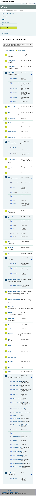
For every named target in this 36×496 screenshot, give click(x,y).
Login (23, 3)
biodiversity (11, 118)
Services (4, 30)
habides (10, 247)
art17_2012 (11, 106)
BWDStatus (15, 394)
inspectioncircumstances (16, 268)
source (14, 228)
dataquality (11, 137)
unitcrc (14, 203)
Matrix (14, 415)
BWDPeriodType (16, 385)
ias (9, 253)
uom (9, 371)
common (11, 127)
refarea (14, 196)
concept (15, 221)
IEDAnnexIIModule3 (14, 291)
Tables (3, 19)
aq (9, 55)
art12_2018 (11, 67)
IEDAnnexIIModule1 (14, 279)
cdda (9, 122)
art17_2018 (11, 112)
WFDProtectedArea (16, 451)
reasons (15, 97)
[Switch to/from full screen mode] (26, 4)
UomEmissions (16, 436)
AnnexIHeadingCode (16, 285)
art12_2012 (11, 61)
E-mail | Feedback (6, 490)
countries (15, 88)
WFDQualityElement (16, 455)
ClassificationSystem (16, 398)
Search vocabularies (9, 50)
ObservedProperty (16, 421)
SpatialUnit (15, 429)
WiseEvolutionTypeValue (16, 463)
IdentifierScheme (16, 412)
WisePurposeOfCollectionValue (16, 466)
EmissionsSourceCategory (16, 408)
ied (9, 258)
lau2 (9, 329)
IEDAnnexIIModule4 (14, 299)
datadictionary (12, 131)
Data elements (5, 22)
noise (9, 351)
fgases (10, 211)
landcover (11, 318)
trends (14, 101)
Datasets (4, 16)
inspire (10, 312)
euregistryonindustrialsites (14, 167)
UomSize (15, 440)
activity (14, 147)
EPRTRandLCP (13, 159)
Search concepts (21, 50)
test (9, 367)
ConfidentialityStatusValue (16, 402)
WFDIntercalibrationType (16, 447)
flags (14, 187)
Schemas (4, 25)
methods (15, 92)
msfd (9, 345)
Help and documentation (8, 13)
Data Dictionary (14, 10)
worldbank (11, 473)
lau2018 (10, 333)
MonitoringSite (16, 418)
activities (15, 78)
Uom (14, 433)
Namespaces (5, 33)
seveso (10, 361)
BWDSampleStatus (16, 389)
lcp (9, 339)
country (14, 478)
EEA (9, 1)
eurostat (10, 173)
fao (9, 177)
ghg (9, 241)
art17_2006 (11, 73)
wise (9, 376)
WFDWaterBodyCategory (16, 459)
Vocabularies (5, 28)
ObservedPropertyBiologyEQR (16, 425)
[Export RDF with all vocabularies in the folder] (31, 75)
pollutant (15, 273)
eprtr (9, 141)
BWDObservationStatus (16, 381)
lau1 (9, 324)
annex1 (14, 263)
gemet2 (10, 217)
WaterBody (15, 444)
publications (12, 357)
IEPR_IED (11, 307)
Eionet (8, 10)
